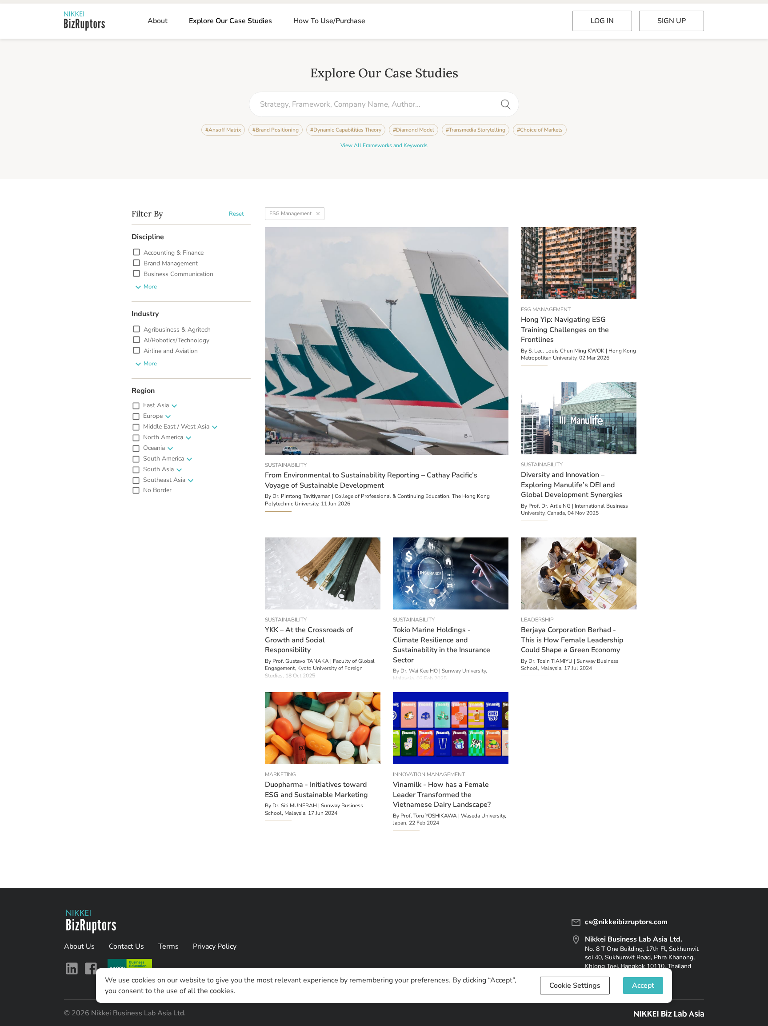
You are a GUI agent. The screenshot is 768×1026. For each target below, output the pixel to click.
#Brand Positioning (275, 129)
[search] (506, 104)
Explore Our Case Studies (230, 21)
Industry (145, 314)
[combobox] (377, 104)
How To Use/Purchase (329, 21)
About (158, 21)
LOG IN (602, 21)
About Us (79, 946)
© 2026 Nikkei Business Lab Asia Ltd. (125, 1013)
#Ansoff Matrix (223, 129)
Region (143, 391)
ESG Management (290, 213)
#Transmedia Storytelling (475, 129)
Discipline (148, 237)
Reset (236, 214)
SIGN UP (671, 21)
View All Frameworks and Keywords (384, 145)
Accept (643, 985)
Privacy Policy (214, 946)
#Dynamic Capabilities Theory (345, 129)
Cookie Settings (574, 985)
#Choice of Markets (540, 129)
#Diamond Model (413, 129)
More (150, 287)
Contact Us (126, 946)
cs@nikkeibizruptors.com (626, 922)
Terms (168, 946)
